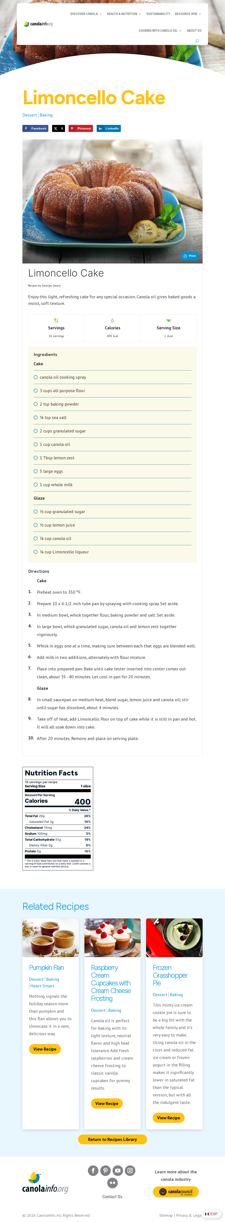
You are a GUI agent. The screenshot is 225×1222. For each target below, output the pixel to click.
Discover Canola (84, 14)
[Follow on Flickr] (112, 1183)
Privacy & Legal (189, 1215)
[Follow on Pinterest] (105, 1170)
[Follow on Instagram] (130, 1170)
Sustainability (158, 14)
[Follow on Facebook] (93, 1170)
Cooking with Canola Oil (158, 31)
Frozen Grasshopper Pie (170, 975)
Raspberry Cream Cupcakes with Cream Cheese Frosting (111, 983)
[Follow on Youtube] (117, 1170)
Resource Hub (186, 14)
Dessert (29, 115)
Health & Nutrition (122, 14)
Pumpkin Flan (46, 967)
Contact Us (112, 1196)
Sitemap (166, 1215)
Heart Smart (42, 986)
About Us (194, 31)
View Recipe (44, 1049)
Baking (46, 115)
